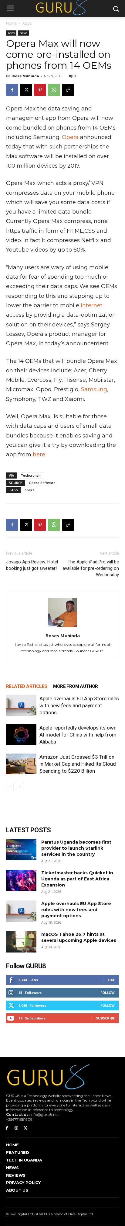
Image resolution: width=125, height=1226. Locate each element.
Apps (27, 23)
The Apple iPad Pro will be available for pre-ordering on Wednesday (90, 568)
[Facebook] (12, 90)
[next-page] (19, 786)
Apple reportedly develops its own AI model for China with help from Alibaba (78, 735)
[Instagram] (16, 1128)
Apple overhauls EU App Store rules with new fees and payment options (79, 705)
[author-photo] (62, 627)
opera (30, 490)
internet (92, 305)
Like (111, 979)
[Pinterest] (40, 90)
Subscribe (105, 1018)
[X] (26, 90)
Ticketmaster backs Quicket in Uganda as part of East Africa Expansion (77, 879)
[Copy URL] (68, 90)
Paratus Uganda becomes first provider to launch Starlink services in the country (76, 848)
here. (39, 454)
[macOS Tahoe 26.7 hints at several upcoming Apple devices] (21, 942)
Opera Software (42, 482)
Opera (70, 137)
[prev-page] (10, 786)
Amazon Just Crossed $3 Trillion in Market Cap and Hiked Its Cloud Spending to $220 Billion (77, 764)
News (23, 33)
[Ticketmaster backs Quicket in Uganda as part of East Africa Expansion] (21, 880)
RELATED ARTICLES (26, 686)
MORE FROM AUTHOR (75, 686)
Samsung (94, 389)
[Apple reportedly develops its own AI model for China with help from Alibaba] (21, 734)
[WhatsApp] (54, 90)
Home (11, 23)
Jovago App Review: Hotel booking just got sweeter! (32, 565)
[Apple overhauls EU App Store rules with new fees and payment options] (21, 705)
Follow (107, 992)
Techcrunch (31, 475)
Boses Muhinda (25, 76)
